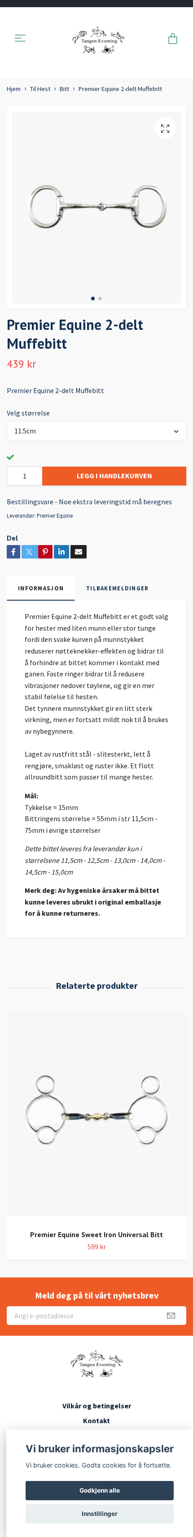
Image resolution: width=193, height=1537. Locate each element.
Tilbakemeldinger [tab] (117, 588)
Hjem (14, 89)
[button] (93, 298)
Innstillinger (100, 1513)
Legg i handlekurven (114, 475)
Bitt (64, 89)
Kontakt (96, 1420)
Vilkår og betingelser (96, 1405)
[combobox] (96, 431)
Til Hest (40, 89)
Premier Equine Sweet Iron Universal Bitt (96, 1234)
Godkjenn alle (99, 1490)
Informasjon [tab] (41, 588)
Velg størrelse (28, 412)
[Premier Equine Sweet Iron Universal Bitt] (96, 1118)
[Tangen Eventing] (98, 39)
